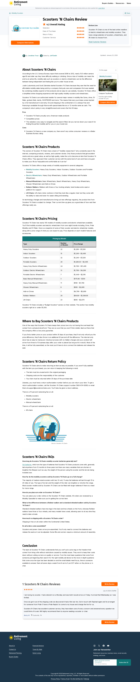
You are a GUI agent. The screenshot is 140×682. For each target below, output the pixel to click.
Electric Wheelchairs (34, 175)
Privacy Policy (55, 679)
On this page (103, 70)
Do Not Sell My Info (77, 679)
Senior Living (37, 653)
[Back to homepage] (10, 13)
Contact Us (12, 649)
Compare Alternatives (25, 43)
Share (128, 13)
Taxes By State (37, 649)
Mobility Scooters (17, 13)
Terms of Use (65, 679)
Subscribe (123, 662)
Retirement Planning (15, 653)
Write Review (109, 584)
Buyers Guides (13, 657)
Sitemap (86, 679)
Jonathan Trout (33, 55)
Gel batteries (26, 465)
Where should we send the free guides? (102, 661)
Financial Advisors (38, 645)
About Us (12, 645)
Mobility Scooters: (33, 169)
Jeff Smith (53, 55)
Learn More (101, 8)
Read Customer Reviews (97, 42)
